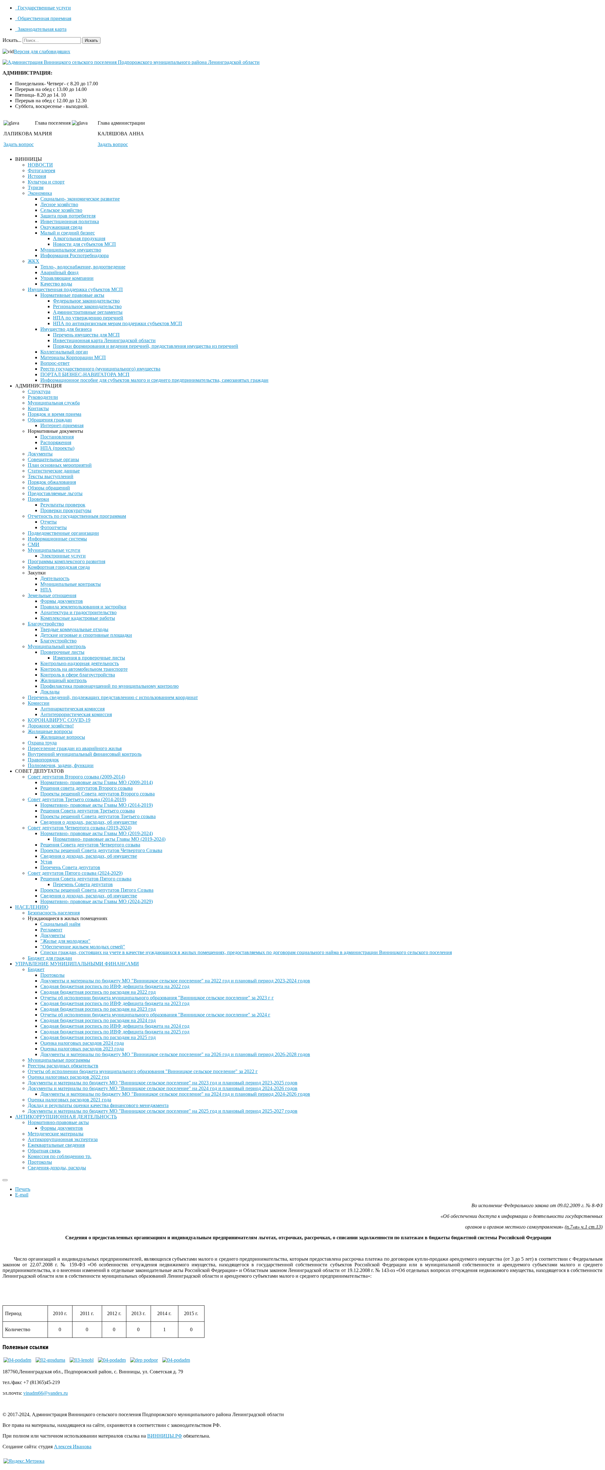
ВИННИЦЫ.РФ (164, 1436)
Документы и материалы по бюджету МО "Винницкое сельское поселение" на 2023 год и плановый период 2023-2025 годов (162, 1082)
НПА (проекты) (57, 448)
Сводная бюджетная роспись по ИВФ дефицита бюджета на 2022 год (114, 986)
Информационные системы (57, 538)
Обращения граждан (50, 419)
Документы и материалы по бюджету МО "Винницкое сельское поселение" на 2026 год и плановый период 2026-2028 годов (175, 1054)
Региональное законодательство (87, 306)
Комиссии (38, 703)
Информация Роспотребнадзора (74, 255)
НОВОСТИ (40, 164)
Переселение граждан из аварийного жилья (75, 748)
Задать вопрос (18, 144)
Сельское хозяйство (61, 210)
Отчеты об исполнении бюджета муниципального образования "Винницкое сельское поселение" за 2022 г (143, 1071)
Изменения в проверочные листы (89, 657)
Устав (46, 861)
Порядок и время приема (54, 414)
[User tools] (5, 1180)
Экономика (40, 193)
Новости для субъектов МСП (84, 244)
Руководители (43, 397)
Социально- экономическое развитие (80, 198)
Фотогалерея (41, 170)
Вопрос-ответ (55, 363)
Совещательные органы (53, 459)
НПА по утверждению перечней (88, 317)
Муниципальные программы (59, 1060)
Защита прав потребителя (67, 215)
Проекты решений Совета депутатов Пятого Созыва (96, 890)
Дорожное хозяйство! (51, 725)
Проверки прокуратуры (65, 510)
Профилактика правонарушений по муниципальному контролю (109, 686)
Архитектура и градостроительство (78, 612)
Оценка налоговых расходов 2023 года (82, 1048)
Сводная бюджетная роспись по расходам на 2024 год (98, 1020)
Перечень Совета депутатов (70, 867)
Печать (22, 1189)
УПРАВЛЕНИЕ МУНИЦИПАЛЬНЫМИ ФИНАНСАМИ (77, 963)
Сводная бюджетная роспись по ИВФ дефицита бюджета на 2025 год (114, 1031)
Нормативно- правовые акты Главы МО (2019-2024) (96, 833)
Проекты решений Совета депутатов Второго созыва (97, 793)
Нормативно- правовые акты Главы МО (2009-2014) (96, 782)
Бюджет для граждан (50, 958)
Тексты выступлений (50, 476)
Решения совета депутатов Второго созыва (86, 788)
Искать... (12, 40)
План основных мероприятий (60, 465)
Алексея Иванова (72, 1446)
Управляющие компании (67, 278)
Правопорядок (43, 759)
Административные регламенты (88, 312)
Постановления (57, 436)
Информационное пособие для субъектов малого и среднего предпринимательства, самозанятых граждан (154, 380)
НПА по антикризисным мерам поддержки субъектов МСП (117, 323)
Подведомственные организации (63, 533)
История (37, 176)
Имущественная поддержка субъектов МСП (75, 289)
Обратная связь (44, 1150)
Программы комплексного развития (66, 561)
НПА (46, 589)
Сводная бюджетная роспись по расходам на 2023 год (98, 1009)
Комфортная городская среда (59, 567)
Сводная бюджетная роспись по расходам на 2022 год (98, 992)
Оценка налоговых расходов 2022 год (68, 1077)
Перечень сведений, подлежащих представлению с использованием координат (113, 697)
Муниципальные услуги (54, 550)
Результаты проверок (62, 504)
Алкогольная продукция (79, 238)
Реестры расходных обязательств (63, 1065)
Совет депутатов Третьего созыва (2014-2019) (77, 799)
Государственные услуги (43, 7)
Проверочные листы (62, 652)
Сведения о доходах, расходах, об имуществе (88, 822)
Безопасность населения (54, 912)
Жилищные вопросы (50, 731)
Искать (91, 40)
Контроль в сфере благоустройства (77, 674)
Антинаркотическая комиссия (72, 708)
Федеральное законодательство (86, 300)
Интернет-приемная (62, 425)
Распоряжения (55, 442)
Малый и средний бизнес (67, 232)
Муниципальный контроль (57, 646)
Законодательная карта (41, 29)
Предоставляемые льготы (55, 493)
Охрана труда (42, 742)
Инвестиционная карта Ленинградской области (104, 340)
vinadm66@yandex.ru (45, 1393)
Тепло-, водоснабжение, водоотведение (82, 266)
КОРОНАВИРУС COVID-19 (59, 720)
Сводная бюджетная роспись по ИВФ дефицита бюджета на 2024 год (114, 1026)
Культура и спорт (46, 181)
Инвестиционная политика (69, 221)
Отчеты (48, 521)
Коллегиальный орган (64, 351)
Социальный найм (60, 924)
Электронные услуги (63, 555)
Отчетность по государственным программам (77, 516)
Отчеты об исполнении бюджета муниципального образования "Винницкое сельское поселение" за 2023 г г (157, 997)
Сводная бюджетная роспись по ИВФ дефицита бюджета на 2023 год (114, 1003)
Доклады (50, 691)
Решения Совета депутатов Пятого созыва (85, 878)
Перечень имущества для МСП (86, 334)
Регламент (51, 929)
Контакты (38, 408)
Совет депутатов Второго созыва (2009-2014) (76, 776)
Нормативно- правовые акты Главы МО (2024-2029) (96, 901)
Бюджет (36, 969)
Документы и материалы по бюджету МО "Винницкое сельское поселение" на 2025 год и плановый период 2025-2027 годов (162, 1111)
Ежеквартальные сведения (56, 1145)
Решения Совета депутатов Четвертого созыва (90, 844)
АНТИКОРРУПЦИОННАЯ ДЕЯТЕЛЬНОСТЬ (66, 1116)
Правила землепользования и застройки (83, 606)
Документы (40, 453)
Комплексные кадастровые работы (77, 618)
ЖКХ (33, 261)
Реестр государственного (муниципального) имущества (100, 368)
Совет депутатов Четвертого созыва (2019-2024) (79, 827)
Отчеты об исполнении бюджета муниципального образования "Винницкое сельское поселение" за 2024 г (155, 1014)
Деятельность (54, 578)
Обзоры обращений (49, 487)
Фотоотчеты (53, 527)
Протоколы (52, 975)
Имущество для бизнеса (66, 329)
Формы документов (61, 601)
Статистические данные (54, 470)
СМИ (33, 544)
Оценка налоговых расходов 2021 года (69, 1099)
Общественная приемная (43, 18)
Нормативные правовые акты (72, 295)
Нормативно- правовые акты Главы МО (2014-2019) (96, 805)
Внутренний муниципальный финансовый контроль (84, 754)
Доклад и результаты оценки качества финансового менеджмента (98, 1105)
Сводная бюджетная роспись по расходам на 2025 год (98, 1037)
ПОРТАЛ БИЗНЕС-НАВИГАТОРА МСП (85, 374)
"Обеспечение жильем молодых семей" (82, 946)
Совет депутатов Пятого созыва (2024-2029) (75, 873)
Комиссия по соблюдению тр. (59, 1156)
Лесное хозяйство (59, 204)
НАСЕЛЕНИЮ (31, 907)
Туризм (35, 187)
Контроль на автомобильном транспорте (84, 669)
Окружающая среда (61, 227)
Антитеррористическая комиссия (76, 714)
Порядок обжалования (52, 482)
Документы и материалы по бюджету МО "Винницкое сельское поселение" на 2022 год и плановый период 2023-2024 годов (175, 980)
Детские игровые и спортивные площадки (86, 635)
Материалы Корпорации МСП (73, 357)
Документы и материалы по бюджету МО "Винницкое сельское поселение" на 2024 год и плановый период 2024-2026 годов (162, 1088)
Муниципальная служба (54, 402)
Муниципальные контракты (70, 584)
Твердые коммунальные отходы (74, 629)
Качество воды (56, 283)
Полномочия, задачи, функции (61, 765)
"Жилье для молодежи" (65, 941)
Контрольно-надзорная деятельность (79, 663)
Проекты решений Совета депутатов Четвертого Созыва (101, 850)
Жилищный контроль (63, 680)
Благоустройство (46, 623)
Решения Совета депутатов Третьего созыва (87, 810)
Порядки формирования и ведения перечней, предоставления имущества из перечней (145, 346)
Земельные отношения (52, 595)
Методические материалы (56, 1133)
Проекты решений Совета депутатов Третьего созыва (98, 816)
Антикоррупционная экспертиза (63, 1139)
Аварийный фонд (59, 272)
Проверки (38, 499)
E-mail (21, 1194)
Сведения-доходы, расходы (57, 1167)
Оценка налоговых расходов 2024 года (82, 1043)
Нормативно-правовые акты (58, 1122)
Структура (39, 391)
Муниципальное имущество (70, 249)
